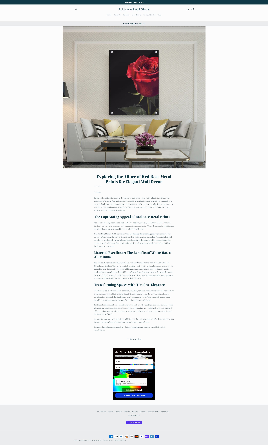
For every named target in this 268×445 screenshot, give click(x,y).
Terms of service (96, 440)
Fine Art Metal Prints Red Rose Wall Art (138, 308)
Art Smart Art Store (83, 440)
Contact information (120, 440)
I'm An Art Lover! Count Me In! (134, 395)
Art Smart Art (134, 327)
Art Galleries (101, 411)
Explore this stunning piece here (146, 234)
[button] (76, 9)
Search (110, 411)
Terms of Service (153, 411)
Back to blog (135, 339)
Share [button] (99, 192)
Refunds (127, 411)
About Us (118, 411)
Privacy (142, 411)
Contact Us (165, 411)
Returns (135, 411)
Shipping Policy (134, 415)
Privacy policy (107, 440)
